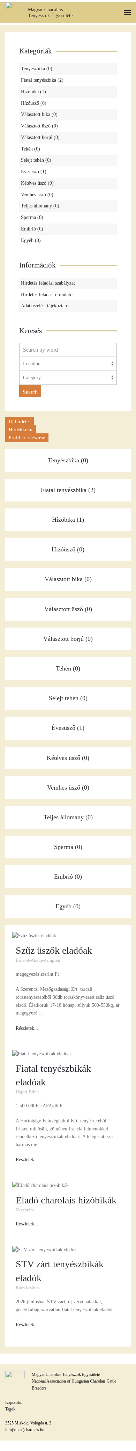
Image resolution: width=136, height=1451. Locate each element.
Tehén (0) (30, 149)
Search (30, 392)
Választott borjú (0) (40, 137)
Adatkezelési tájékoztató (44, 305)
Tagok (10, 1409)
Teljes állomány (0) (40, 205)
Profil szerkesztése (27, 437)
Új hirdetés (19, 421)
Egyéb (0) (31, 240)
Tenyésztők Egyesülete (50, 15)
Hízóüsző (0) (33, 103)
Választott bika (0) (39, 114)
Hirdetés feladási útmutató (47, 294)
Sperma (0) (32, 217)
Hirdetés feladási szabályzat (48, 283)
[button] (127, 13)
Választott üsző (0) (39, 126)
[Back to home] (14, 12)
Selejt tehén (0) (36, 160)
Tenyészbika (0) (36, 68)
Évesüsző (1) (33, 171)
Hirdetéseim (20, 429)
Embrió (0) (32, 229)
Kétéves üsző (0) (37, 183)
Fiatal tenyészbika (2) (42, 80)
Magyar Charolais (45, 9)
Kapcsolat (13, 1402)
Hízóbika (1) (33, 91)
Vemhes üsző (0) (37, 194)
